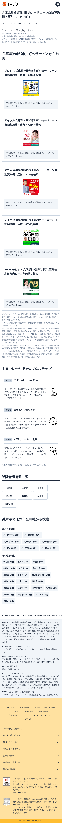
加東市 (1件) (23, 575)
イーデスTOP (8, 616)
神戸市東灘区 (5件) (32, 535)
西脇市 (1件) (8, 588)
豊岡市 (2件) (8, 601)
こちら (18, 669)
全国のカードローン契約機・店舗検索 (42, 616)
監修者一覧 (28, 711)
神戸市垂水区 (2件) (49, 548)
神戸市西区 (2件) (10, 548)
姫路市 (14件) (9, 568)
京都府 (25, 488)
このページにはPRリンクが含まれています (22, 23)
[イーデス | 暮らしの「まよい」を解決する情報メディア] (10, 5)
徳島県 (40, 496)
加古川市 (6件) (39, 568)
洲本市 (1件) (37, 588)
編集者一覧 (43, 711)
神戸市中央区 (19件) (11, 535)
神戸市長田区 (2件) (49, 541)
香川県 (25, 496)
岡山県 (9, 496)
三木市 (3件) (23, 581)
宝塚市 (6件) (51, 588)
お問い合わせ (29, 719)
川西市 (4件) (8, 581)
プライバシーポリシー (16, 715)
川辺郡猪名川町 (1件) (41, 575)
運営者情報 (24, 707)
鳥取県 (40, 488)
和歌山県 (9, 504)
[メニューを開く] (57, 4)
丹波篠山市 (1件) (25, 595)
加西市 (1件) (8, 575)
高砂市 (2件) (8, 595)
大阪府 (9, 488)
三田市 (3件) (23, 588)
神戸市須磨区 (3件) (29, 548)
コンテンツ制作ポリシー (44, 707)
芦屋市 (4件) (38, 562)
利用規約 (15, 711)
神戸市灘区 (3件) (30, 541)
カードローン (21, 616)
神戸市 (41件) (8, 529)
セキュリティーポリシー (41, 715)
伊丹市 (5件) (24, 568)
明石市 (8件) (8, 562)
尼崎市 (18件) (23, 562)
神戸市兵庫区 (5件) (11, 541)
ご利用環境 (9, 707)
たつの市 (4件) (42, 595)
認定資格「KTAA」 (32, 810)
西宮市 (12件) (37, 581)
